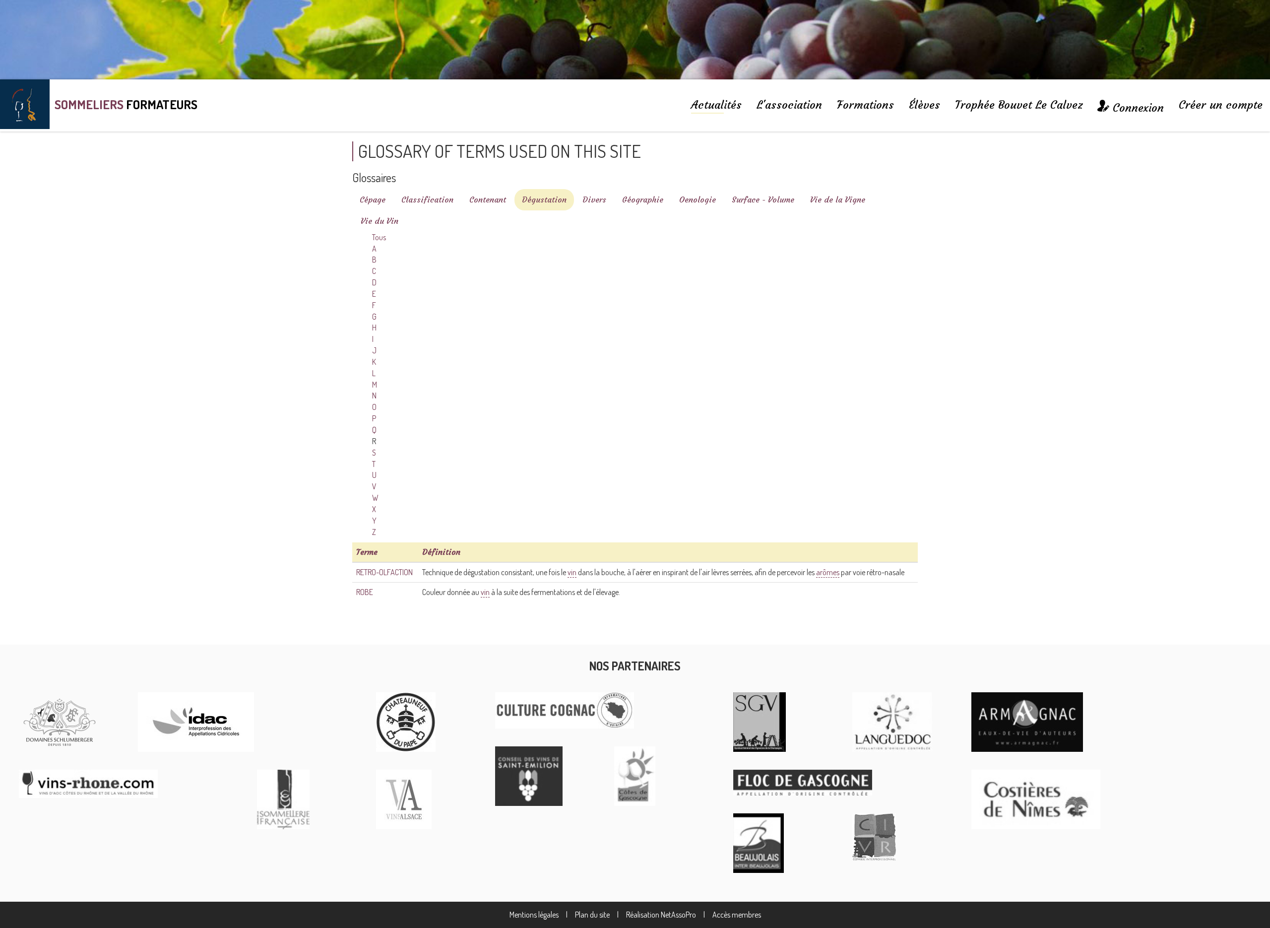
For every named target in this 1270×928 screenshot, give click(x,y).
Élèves (924, 105)
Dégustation (544, 199)
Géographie (642, 199)
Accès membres (736, 915)
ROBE (364, 592)
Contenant (487, 199)
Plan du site (592, 915)
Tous (379, 237)
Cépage (372, 199)
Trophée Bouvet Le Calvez (1018, 105)
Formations (865, 105)
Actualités (716, 105)
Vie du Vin (379, 221)
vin (572, 572)
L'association (789, 105)
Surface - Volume (763, 199)
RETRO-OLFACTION (384, 572)
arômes (827, 572)
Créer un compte (1221, 105)
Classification (427, 199)
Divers (594, 199)
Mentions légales (534, 915)
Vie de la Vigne (837, 199)
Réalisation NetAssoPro (661, 915)
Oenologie (697, 199)
